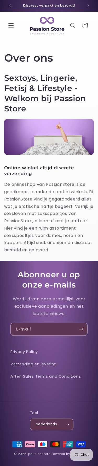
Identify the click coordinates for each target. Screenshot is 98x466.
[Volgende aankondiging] (88, 6)
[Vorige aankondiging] (10, 6)
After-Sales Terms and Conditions (45, 376)
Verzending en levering (33, 364)
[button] (11, 25)
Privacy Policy (24, 351)
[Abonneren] (81, 329)
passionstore (39, 454)
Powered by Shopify (67, 454)
